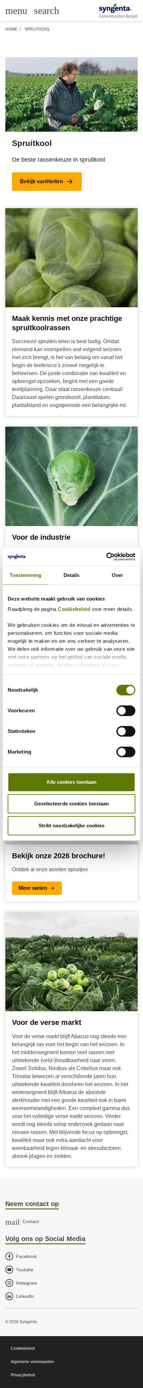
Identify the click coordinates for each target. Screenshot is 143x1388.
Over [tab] (117, 575)
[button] (47, 181)
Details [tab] (72, 575)
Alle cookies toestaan (71, 782)
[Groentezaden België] (118, 8)
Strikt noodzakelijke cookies (72, 825)
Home (11, 29)
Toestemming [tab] (25, 575)
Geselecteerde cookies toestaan (71, 803)
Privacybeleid (23, 1375)
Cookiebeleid (74, 609)
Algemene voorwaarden (32, 1361)
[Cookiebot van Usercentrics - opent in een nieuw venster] (106, 556)
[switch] (125, 710)
